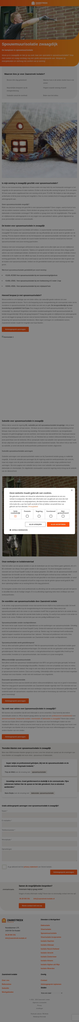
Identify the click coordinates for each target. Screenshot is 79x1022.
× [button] (72, 490)
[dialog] (39, 511)
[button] (19, 530)
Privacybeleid (33, 506)
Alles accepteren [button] (58, 524)
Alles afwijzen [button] (35, 524)
